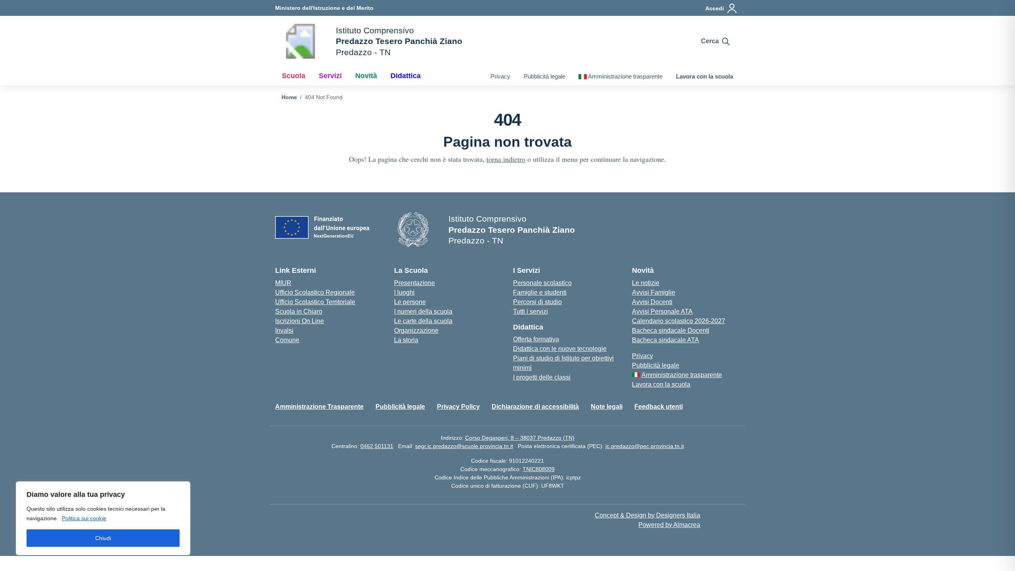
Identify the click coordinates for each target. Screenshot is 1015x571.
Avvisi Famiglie (653, 292)
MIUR (283, 283)
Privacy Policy (458, 406)
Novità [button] (366, 76)
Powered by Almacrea (669, 524)
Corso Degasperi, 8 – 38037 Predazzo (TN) (520, 438)
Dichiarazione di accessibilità (535, 406)
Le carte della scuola (423, 321)
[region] (103, 518)
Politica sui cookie (84, 518)
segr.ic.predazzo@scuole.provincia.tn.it (464, 446)
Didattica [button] (406, 76)
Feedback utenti (658, 406)
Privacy (500, 76)
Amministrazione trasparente (625, 76)
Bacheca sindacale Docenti (670, 330)
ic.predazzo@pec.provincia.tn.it (644, 446)
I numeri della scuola (423, 311)
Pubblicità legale (544, 76)
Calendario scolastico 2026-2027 (678, 321)
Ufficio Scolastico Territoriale (315, 302)
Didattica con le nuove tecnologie (560, 348)
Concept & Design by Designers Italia (647, 515)
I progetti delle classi (542, 377)
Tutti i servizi (530, 311)
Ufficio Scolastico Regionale (315, 292)
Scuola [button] (293, 76)
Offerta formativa (536, 339)
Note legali (606, 406)
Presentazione (414, 283)
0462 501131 (376, 446)
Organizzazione (416, 330)
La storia (406, 340)
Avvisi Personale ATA (662, 311)
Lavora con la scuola (704, 76)
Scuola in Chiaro (298, 311)
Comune (287, 340)
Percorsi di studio (537, 302)
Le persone (410, 302)
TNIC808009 (539, 469)
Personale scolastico (542, 283)
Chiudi (103, 538)
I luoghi (404, 292)
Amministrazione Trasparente (319, 406)
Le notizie (645, 283)
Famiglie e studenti (540, 292)
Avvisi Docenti (652, 302)
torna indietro (505, 159)
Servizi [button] (330, 76)
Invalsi (284, 330)
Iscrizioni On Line (299, 321)
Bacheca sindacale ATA (665, 340)
